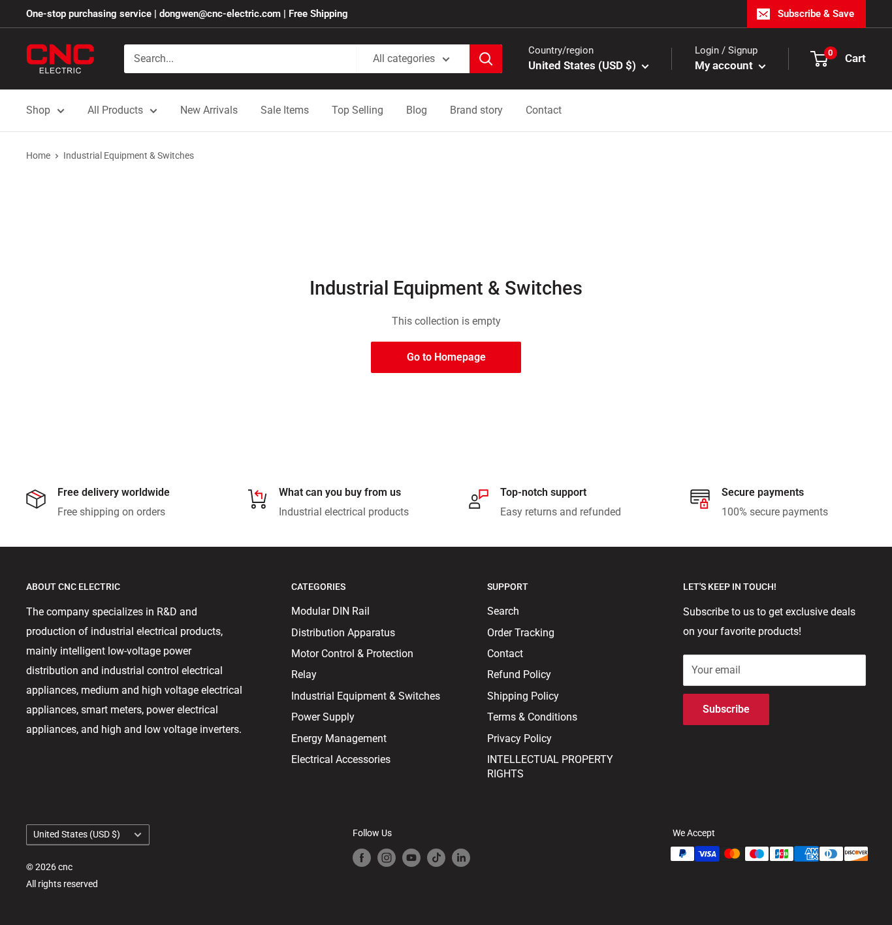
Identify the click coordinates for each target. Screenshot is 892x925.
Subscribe (726, 709)
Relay (304, 674)
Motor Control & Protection (352, 653)
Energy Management (339, 738)
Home (38, 155)
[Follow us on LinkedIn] (461, 858)
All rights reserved (62, 884)
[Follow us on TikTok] (436, 858)
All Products (115, 110)
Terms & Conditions (532, 717)
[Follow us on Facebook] (362, 858)
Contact (544, 110)
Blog (416, 110)
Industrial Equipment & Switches (128, 155)
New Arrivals (209, 110)
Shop (38, 110)
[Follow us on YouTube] (411, 858)
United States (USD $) (76, 834)
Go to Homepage (446, 357)
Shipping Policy (523, 696)
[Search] (486, 58)
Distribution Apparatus (343, 632)
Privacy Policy (519, 738)
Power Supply (323, 717)
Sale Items (285, 110)
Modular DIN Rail (330, 611)
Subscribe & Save (816, 14)
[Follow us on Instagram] (386, 858)
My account (725, 65)
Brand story (476, 110)
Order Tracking (520, 632)
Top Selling (357, 110)
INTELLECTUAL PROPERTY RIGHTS (550, 766)
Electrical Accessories (340, 759)
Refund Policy (519, 674)
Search (503, 611)
